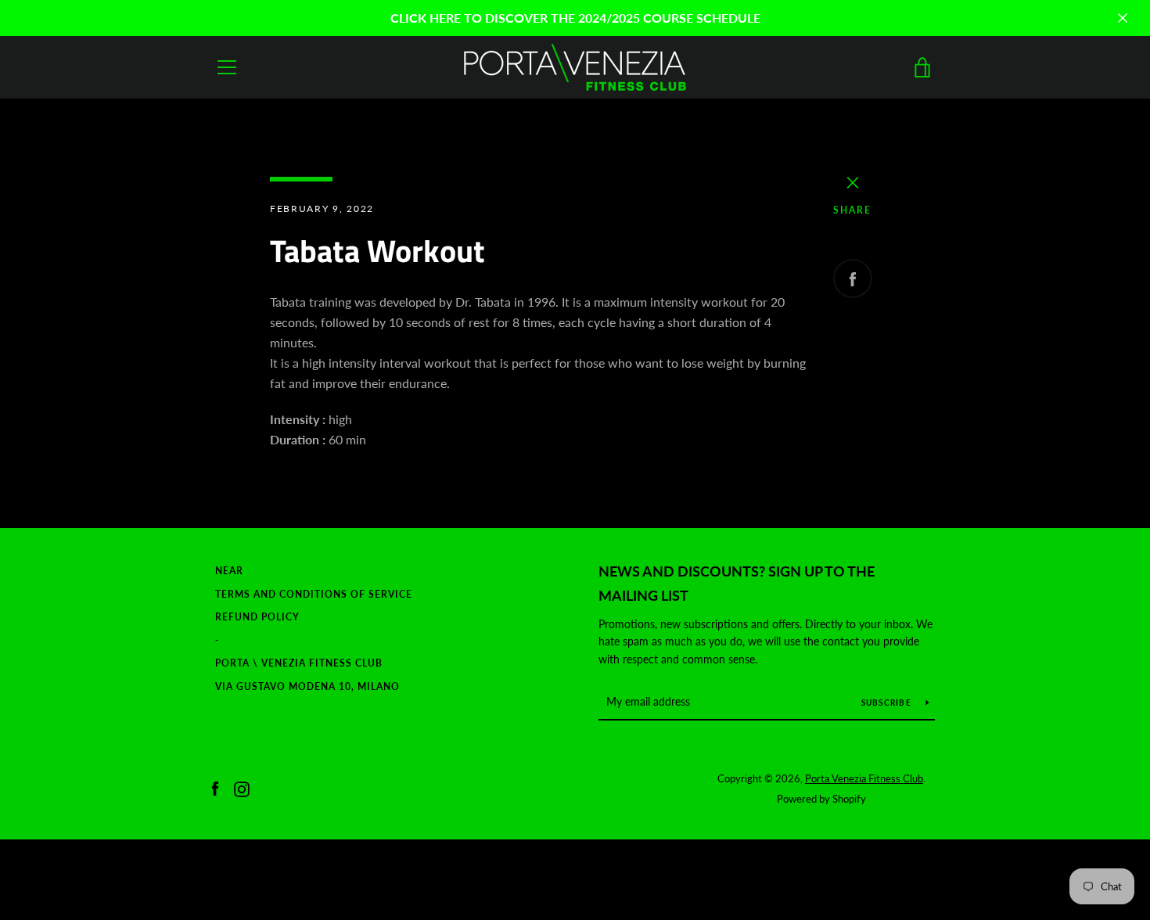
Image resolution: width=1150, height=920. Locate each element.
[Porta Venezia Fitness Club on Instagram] (242, 787)
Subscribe (888, 702)
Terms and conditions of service (313, 594)
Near (229, 571)
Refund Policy (257, 617)
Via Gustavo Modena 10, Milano (307, 686)
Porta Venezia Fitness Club (864, 778)
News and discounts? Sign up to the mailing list (736, 583)
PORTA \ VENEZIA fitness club (299, 663)
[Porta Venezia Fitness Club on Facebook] (215, 787)
